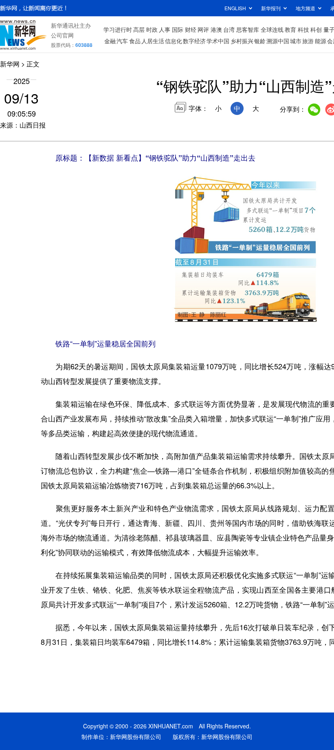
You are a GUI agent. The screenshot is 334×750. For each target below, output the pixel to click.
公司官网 (62, 35)
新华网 (10, 63)
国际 (177, 29)
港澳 (216, 29)
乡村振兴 (242, 41)
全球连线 (272, 29)
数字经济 (194, 41)
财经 (190, 29)
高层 (139, 29)
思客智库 (247, 29)
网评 (203, 29)
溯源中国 (277, 41)
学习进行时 (117, 29)
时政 (152, 29)
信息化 (173, 41)
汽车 (122, 41)
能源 (320, 41)
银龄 (260, 41)
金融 (110, 41)
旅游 (308, 41)
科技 (303, 29)
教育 (290, 29)
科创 (316, 29)
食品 (135, 41)
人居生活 (152, 41)
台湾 (229, 29)
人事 (164, 29)
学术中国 (218, 41)
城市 (295, 41)
